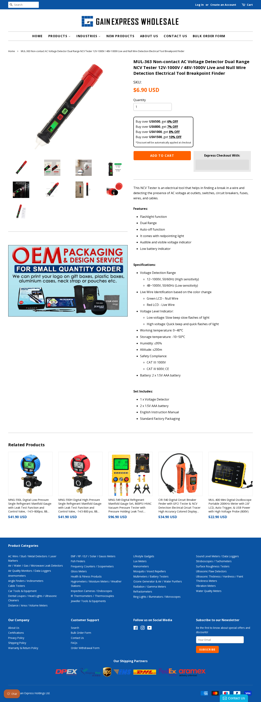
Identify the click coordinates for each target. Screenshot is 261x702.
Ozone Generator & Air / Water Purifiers (157, 581)
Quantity (139, 100)
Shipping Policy (17, 643)
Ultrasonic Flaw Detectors (211, 571)
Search (75, 628)
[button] (222, 165)
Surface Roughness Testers (212, 566)
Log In (199, 4)
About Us (149, 36)
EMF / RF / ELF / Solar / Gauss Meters (93, 556)
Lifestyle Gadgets (143, 556)
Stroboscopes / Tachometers (214, 561)
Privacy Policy (16, 638)
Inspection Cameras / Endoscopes (91, 591)
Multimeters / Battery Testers (151, 576)
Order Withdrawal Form (85, 648)
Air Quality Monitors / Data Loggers (29, 571)
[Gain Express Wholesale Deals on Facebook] (135, 628)
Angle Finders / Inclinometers (25, 581)
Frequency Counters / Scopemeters (92, 566)
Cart (250, 4)
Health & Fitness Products (86, 576)
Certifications (16, 632)
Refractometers (142, 591)
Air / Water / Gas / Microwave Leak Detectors (35, 565)
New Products (120, 36)
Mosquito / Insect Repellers (149, 571)
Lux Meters (140, 561)
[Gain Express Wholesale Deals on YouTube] (149, 628)
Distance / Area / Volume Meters (28, 605)
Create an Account (223, 4)
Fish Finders (78, 561)
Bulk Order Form (209, 36)
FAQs (74, 643)
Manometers (141, 566)
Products (58, 36)
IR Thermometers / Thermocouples (92, 596)
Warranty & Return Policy (23, 648)
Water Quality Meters (208, 591)
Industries (87, 36)
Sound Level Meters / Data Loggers (217, 556)
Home (37, 36)
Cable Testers (16, 586)
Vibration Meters (206, 586)
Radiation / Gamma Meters (149, 586)
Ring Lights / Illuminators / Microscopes (157, 596)
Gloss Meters (79, 571)
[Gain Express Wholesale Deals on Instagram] (142, 628)
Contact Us (175, 36)
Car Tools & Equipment (22, 591)
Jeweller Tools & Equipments (88, 601)
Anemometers (17, 575)
